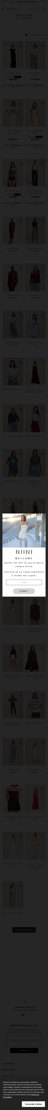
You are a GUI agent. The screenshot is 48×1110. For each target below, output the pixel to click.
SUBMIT (24, 591)
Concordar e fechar (33, 1104)
